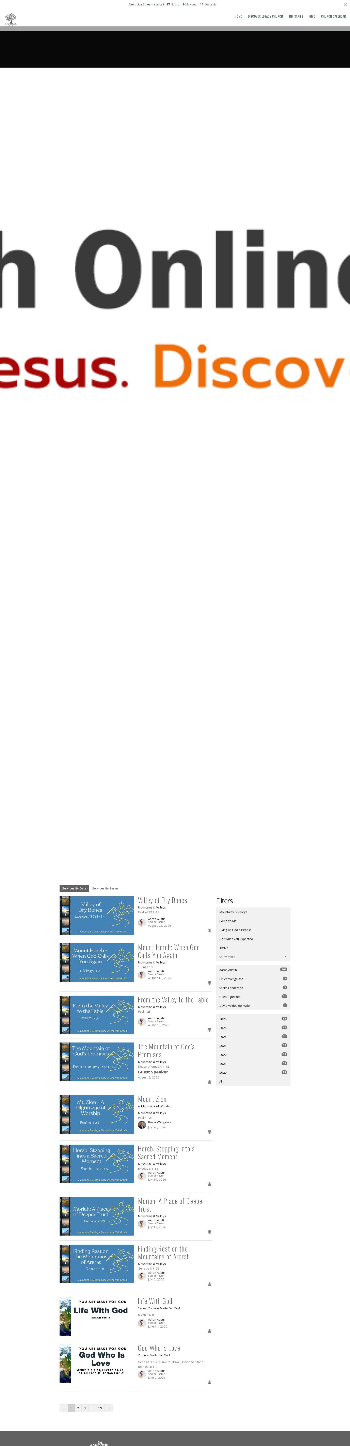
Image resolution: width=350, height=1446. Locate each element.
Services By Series (105, 888)
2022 (252, 1054)
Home (238, 16)
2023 (252, 1045)
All (220, 1081)
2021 (252, 1063)
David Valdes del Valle (252, 1005)
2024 (252, 1036)
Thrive (223, 948)
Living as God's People (235, 930)
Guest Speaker (252, 996)
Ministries (296, 16)
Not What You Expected (236, 939)
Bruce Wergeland (252, 979)
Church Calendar (333, 16)
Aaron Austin (252, 970)
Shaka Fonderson (252, 987)
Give (312, 16)
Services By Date (74, 888)
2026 (252, 1019)
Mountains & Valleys (233, 912)
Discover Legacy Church (265, 16)
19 (100, 1408)
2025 (252, 1028)
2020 (252, 1072)
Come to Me (228, 921)
